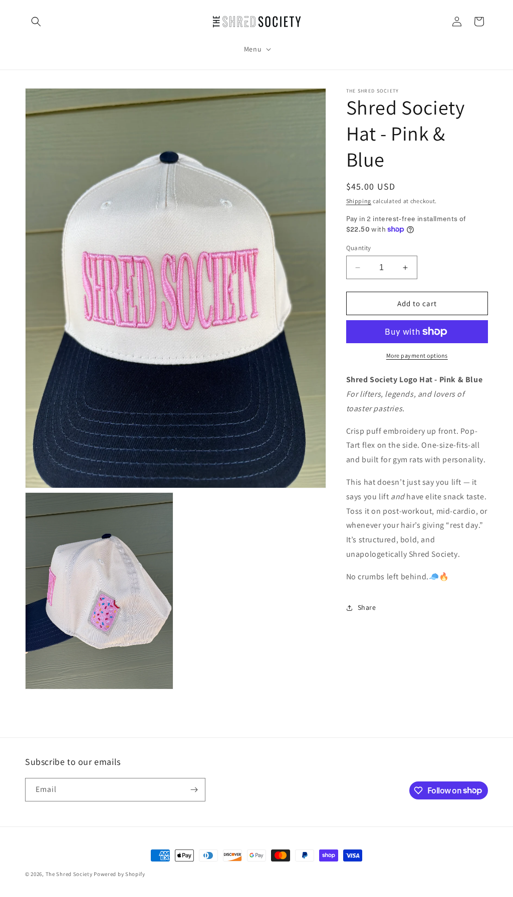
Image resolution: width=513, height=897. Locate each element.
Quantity (358, 248)
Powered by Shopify (119, 873)
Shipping (359, 201)
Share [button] (367, 607)
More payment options (417, 355)
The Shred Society (69, 873)
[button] (36, 22)
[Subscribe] (194, 789)
